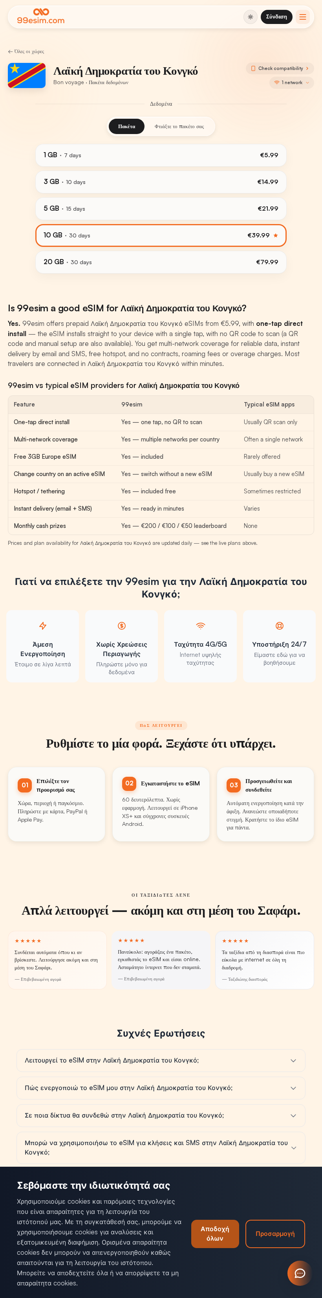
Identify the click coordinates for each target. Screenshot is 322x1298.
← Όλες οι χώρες (26, 51)
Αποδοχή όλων (215, 1233)
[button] (291, 83)
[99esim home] (40, 17)
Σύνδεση (276, 16)
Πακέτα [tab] (126, 126)
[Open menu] (303, 17)
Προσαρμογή (275, 1233)
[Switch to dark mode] (250, 17)
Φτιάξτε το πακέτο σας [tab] (179, 126)
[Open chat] (300, 1273)
